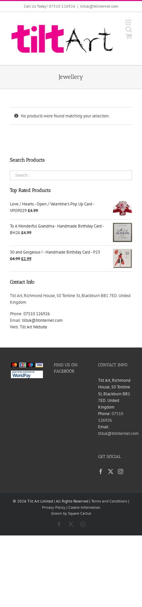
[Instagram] (120, 471)
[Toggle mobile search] (128, 29)
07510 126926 (36, 314)
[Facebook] (100, 471)
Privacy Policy (53, 507)
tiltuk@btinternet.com (99, 6)
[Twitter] (110, 471)
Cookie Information (84, 507)
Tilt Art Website (33, 327)
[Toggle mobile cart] (128, 36)
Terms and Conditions (109, 501)
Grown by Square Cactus (71, 513)
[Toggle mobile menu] (128, 22)
